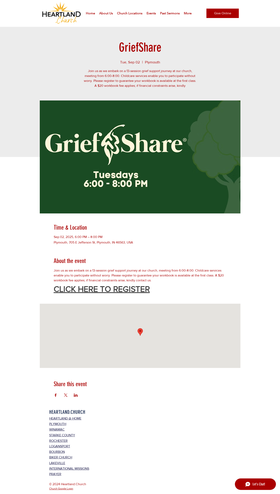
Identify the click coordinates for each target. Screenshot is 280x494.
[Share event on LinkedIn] (76, 395)
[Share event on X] (66, 395)
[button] (106, 13)
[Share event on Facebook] (56, 395)
